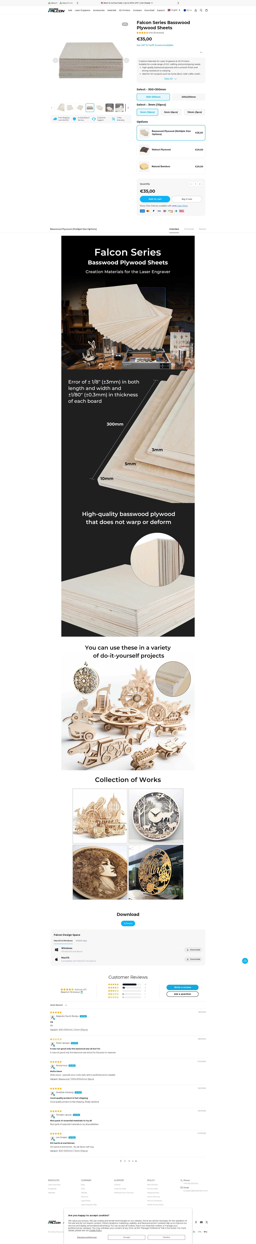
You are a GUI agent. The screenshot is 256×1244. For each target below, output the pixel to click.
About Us (84, 1197)
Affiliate (84, 1193)
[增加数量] (200, 184)
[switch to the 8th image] (90, 107)
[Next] (178, 3)
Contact (117, 1185)
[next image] (128, 108)
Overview (174, 229)
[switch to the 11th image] (119, 107)
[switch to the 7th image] (80, 107)
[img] (56, 1012)
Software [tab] (128, 923)
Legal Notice (85, 1201)
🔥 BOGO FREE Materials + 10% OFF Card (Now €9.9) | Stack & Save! (128, 3)
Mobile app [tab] (81, 940)
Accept (126, 1237)
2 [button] (124, 1161)
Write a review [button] (182, 987)
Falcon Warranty (153, 1197)
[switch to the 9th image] (99, 107)
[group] (91, 60)
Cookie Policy (95, 1230)
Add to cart (155, 199)
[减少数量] (191, 184)
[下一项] (126, 60)
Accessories (52, 1189)
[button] (174, 10)
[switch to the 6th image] (70, 107)
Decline (166, 1237)
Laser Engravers (54, 1185)
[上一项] (55, 60)
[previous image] (52, 108)
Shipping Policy (153, 1193)
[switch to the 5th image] (60, 107)
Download (189, 229)
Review (202, 229)
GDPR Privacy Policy (155, 1205)
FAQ (83, 1189)
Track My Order (120, 1189)
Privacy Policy (152, 1189)
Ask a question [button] (182, 994)
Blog (83, 1185)
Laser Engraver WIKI (89, 1205)
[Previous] (77, 3)
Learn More (182, 206)
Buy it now (187, 199)
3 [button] (129, 1161)
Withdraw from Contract (124, 1193)
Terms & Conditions (154, 1201)
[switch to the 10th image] (109, 107)
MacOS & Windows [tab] (63, 940)
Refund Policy (152, 1185)
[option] (128, 3)
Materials (51, 1193)
